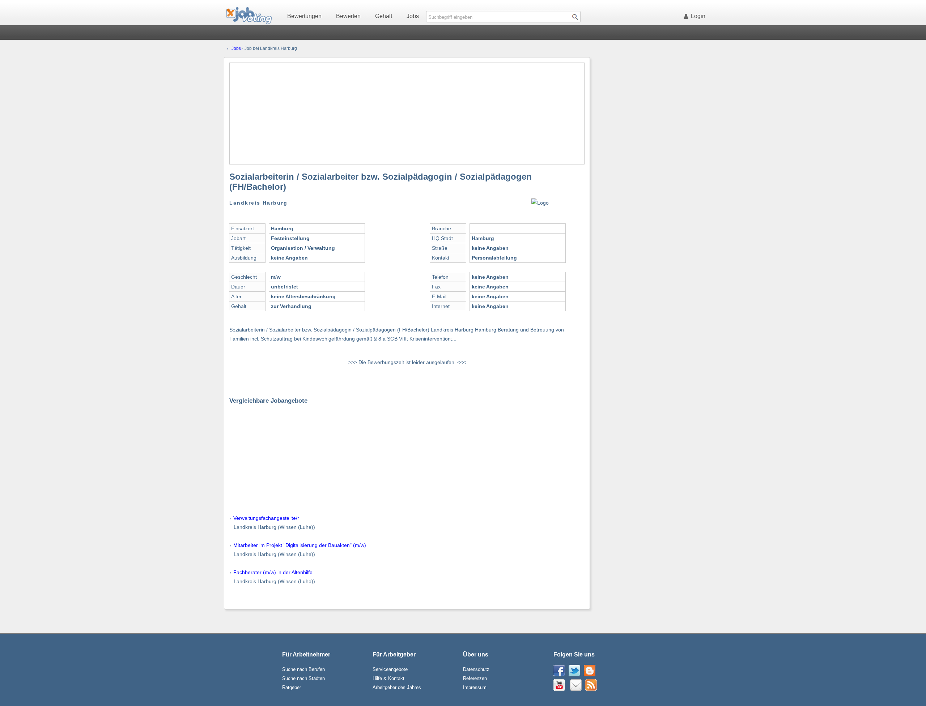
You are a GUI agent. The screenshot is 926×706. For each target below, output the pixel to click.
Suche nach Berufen (303, 669)
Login (698, 16)
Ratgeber (291, 687)
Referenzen (475, 678)
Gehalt (383, 16)
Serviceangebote (390, 669)
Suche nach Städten (303, 678)
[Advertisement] (407, 113)
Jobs (413, 16)
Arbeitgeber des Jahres (397, 687)
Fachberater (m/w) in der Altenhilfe (273, 572)
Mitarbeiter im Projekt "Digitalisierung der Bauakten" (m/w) (299, 545)
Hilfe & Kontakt (388, 678)
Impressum (475, 687)
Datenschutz (476, 669)
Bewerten (348, 16)
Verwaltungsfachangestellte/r (266, 518)
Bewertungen (304, 16)
